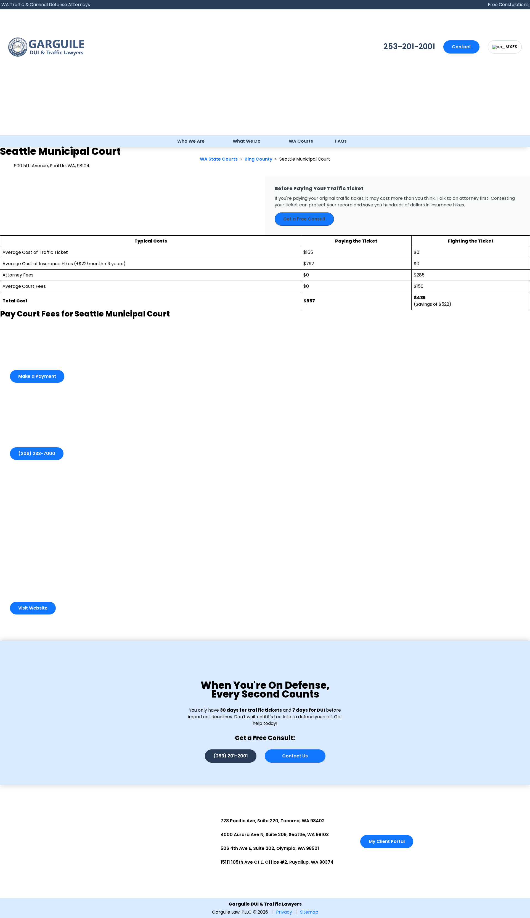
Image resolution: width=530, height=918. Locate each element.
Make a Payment (37, 376)
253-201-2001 (409, 46)
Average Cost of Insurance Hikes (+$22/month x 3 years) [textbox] (64, 263)
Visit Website (32, 608)
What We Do (247, 141)
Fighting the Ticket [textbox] (471, 241)
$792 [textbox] (308, 263)
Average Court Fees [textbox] (24, 286)
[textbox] (150, 301)
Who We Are (191, 141)
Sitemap (309, 912)
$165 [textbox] (308, 252)
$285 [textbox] (419, 275)
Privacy (284, 912)
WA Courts (301, 141)
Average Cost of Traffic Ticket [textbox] (35, 252)
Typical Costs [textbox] (150, 241)
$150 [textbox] (418, 286)
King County (258, 159)
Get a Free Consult (304, 219)
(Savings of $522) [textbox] (432, 300)
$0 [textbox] (416, 252)
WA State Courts (219, 159)
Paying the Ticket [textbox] (356, 241)
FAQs (341, 141)
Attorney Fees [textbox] (17, 275)
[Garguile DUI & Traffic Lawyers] (46, 47)
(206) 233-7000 (36, 453)
